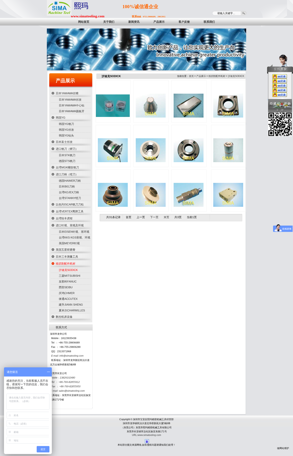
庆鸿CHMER (67, 293)
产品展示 (65, 80)
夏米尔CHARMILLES (72, 310)
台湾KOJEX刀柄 (69, 192)
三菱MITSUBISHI (69, 275)
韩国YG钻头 (66, 135)
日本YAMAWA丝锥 (67, 93)
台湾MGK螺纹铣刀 (67, 167)
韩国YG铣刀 (66, 124)
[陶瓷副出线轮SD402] (151, 147)
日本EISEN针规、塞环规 (74, 231)
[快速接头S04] (189, 192)
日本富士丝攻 (64, 141)
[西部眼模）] (113, 103)
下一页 (154, 217)
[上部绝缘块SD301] (228, 192)
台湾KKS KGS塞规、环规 (74, 237)
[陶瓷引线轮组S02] (151, 192)
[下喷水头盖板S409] (189, 147)
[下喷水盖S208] (113, 192)
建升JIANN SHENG (71, 304)
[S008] (228, 147)
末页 (166, 217)
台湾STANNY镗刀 (70, 198)
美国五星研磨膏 (65, 249)
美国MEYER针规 (69, 243)
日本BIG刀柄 (67, 186)
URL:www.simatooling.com (146, 435)
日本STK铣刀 (67, 155)
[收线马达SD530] (113, 147)
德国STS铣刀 (67, 161)
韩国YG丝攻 (66, 129)
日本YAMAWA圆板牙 (71, 111)
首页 (191, 76)
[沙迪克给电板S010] (189, 103)
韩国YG (60, 117)
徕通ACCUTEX (68, 298)
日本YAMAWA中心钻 (71, 105)
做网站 (280, 448)
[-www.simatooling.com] (59, 7)
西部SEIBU (66, 287)
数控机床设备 (64, 316)
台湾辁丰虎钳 (64, 218)
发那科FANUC (68, 281)
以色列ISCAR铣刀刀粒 (70, 204)
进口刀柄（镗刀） (67, 174)
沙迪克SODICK (68, 270)
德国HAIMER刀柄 (70, 180)
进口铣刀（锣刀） (67, 148)
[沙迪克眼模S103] (151, 103)
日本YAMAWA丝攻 (70, 99)
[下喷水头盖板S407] (228, 103)
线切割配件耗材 (65, 263)
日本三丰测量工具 (67, 256)
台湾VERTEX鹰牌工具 (70, 211)
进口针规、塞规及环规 (70, 225)
